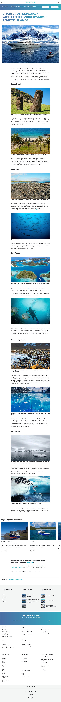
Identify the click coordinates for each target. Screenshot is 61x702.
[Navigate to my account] (56, 2)
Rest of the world (45, 665)
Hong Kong (4, 663)
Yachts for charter (6, 629)
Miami (29, 569)
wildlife (37, 209)
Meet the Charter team (7, 636)
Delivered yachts (5, 646)
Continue (55, 7)
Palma (3, 665)
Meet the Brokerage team (27, 634)
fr (34, 686)
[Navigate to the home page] (30, 2)
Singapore (34, 569)
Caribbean (43, 660)
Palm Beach (4, 681)
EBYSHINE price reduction (32, 606)
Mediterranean (44, 670)
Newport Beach (5, 680)
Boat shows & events (26, 675)
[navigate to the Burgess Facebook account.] (25, 691)
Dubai (3, 662)
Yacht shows (4, 597)
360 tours (4, 601)
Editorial (23, 673)
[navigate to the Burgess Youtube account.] (35, 691)
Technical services (6, 642)
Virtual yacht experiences (27, 631)
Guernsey (4, 678)
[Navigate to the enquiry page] (59, 2)
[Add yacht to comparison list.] (5, 550)
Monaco (21, 569)
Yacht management (26, 642)
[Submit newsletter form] (48, 621)
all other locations (42, 569)
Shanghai (4, 674)
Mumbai (4, 673)
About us (23, 657)
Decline (45, 7)
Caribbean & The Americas (47, 659)
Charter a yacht (18, 579)
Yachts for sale (25, 629)
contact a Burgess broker (17, 567)
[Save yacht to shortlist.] (2, 550)
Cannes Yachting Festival (51, 595)
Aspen (3, 677)
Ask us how (30, 562)
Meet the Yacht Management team (29, 646)
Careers (23, 659)
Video (3, 599)
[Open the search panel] (4, 2)
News (3, 594)
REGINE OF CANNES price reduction (31, 596)
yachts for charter (40, 565)
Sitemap (30, 695)
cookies (22, 6)
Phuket (3, 669)
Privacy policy (30, 694)
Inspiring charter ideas (7, 633)
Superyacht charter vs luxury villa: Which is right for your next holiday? (32, 601)
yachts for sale (30, 565)
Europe (42, 669)
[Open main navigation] (2, 2)
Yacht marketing (44, 631)
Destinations (5, 631)
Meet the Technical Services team (9, 647)
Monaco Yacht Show (50, 600)
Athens (3, 666)
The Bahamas (44, 662)
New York (25, 569)
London (17, 569)
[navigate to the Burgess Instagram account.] (29, 691)
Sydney (3, 672)
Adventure (11, 579)
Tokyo (3, 670)
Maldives (43, 666)
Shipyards (4, 644)
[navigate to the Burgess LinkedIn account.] (32, 691)
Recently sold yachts (45, 629)
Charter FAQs (5, 634)
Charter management (26, 644)
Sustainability (24, 658)
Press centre (24, 661)
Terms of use (30, 697)
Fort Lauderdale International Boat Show (51, 606)
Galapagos (39, 119)
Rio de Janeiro (5, 676)
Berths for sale (25, 633)
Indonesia (27, 288)
